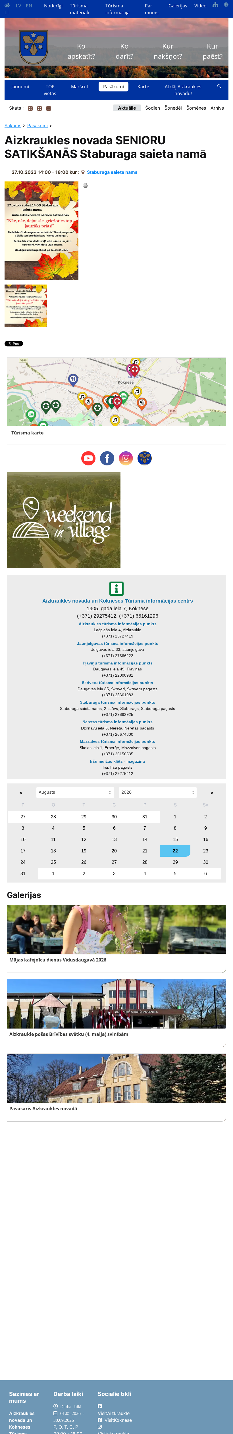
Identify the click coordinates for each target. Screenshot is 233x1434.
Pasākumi (113, 86)
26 (83, 862)
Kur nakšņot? (168, 51)
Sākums (13, 125)
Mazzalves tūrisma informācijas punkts (117, 741)
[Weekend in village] (63, 519)
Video (200, 6)
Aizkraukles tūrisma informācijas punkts (118, 624)
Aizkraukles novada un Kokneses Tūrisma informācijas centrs (117, 601)
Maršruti (80, 86)
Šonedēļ (173, 108)
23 (205, 850)
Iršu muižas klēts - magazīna (117, 761)
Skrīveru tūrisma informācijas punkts (117, 682)
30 (114, 816)
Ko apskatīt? (81, 51)
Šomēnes (196, 108)
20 (114, 850)
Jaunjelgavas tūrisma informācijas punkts (117, 643)
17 (23, 850)
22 (175, 850)
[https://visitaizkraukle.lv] (33, 47)
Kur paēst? (212, 51)
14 (144, 839)
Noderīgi (53, 6)
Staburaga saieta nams (112, 172)
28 (53, 816)
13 (114, 839)
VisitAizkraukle (114, 1413)
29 (83, 816)
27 (23, 816)
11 (53, 839)
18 (53, 850)
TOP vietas (50, 90)
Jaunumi (20, 86)
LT (7, 12)
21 (144, 850)
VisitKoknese (118, 1420)
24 (23, 862)
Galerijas (177, 6)
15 (175, 839)
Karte (143, 86)
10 (23, 839)
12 (83, 839)
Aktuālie (127, 108)
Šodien (152, 108)
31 (144, 816)
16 (205, 839)
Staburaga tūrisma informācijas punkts (117, 702)
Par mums (152, 9)
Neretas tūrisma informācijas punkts (117, 722)
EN (29, 6)
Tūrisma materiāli (79, 9)
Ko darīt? (124, 51)
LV (18, 6)
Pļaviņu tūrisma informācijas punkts (118, 663)
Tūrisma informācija (117, 9)
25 (53, 862)
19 (83, 850)
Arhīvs (217, 108)
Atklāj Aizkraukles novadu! (183, 90)
